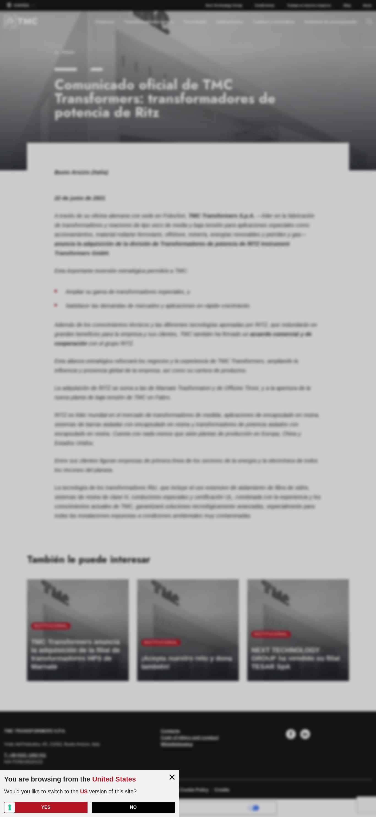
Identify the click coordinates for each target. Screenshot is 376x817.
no (133, 807)
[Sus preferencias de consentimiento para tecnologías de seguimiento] (9, 807)
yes (45, 807)
